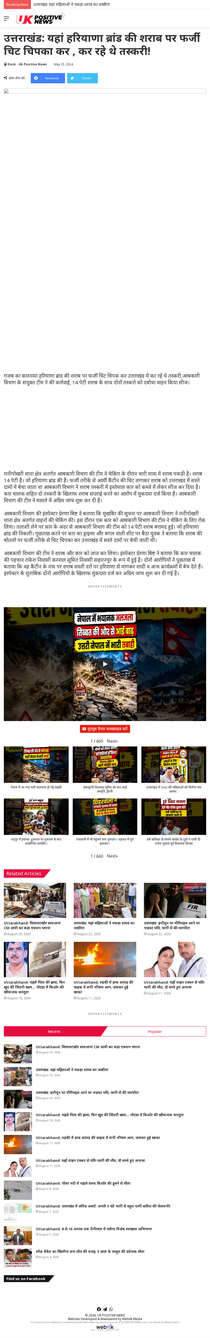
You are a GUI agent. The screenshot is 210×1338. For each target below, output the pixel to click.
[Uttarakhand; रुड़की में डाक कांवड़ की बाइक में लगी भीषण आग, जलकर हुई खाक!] (105, 959)
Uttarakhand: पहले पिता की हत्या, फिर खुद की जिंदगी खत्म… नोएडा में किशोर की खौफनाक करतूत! (34, 987)
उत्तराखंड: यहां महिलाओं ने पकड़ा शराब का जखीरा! (72, 1069)
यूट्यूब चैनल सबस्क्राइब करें (108, 729)
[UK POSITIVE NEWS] (40, 18)
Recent (54, 1031)
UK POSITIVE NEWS (111, 1315)
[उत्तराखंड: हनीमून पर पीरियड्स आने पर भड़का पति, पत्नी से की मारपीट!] (175, 900)
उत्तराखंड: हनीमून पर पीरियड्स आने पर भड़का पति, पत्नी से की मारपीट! (87, 4)
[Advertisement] (105, 335)
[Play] (105, 664)
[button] (112, 741)
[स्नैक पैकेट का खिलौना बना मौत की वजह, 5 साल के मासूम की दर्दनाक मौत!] (18, 1258)
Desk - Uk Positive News (27, 64)
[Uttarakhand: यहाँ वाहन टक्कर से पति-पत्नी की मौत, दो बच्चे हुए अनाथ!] (175, 959)
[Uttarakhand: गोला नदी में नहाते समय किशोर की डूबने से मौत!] (18, 1190)
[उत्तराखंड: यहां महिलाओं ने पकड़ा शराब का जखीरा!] (105, 900)
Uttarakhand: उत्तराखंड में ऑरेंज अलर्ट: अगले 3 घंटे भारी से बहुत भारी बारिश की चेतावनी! (103, 1206)
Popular (155, 1031)
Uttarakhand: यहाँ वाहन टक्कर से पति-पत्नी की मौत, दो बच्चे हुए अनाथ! (174, 985)
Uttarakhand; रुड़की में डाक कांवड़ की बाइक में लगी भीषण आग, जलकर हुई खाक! (103, 987)
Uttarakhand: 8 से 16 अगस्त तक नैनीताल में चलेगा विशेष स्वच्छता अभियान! (94, 1228)
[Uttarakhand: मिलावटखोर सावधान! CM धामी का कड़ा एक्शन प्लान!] (35, 900)
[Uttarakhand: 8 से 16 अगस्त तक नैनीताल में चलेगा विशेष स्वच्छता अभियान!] (18, 1235)
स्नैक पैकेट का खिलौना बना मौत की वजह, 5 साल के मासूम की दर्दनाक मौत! (90, 1251)
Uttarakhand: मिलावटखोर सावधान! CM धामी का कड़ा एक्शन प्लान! (32, 925)
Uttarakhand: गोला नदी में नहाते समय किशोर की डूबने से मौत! (83, 1183)
